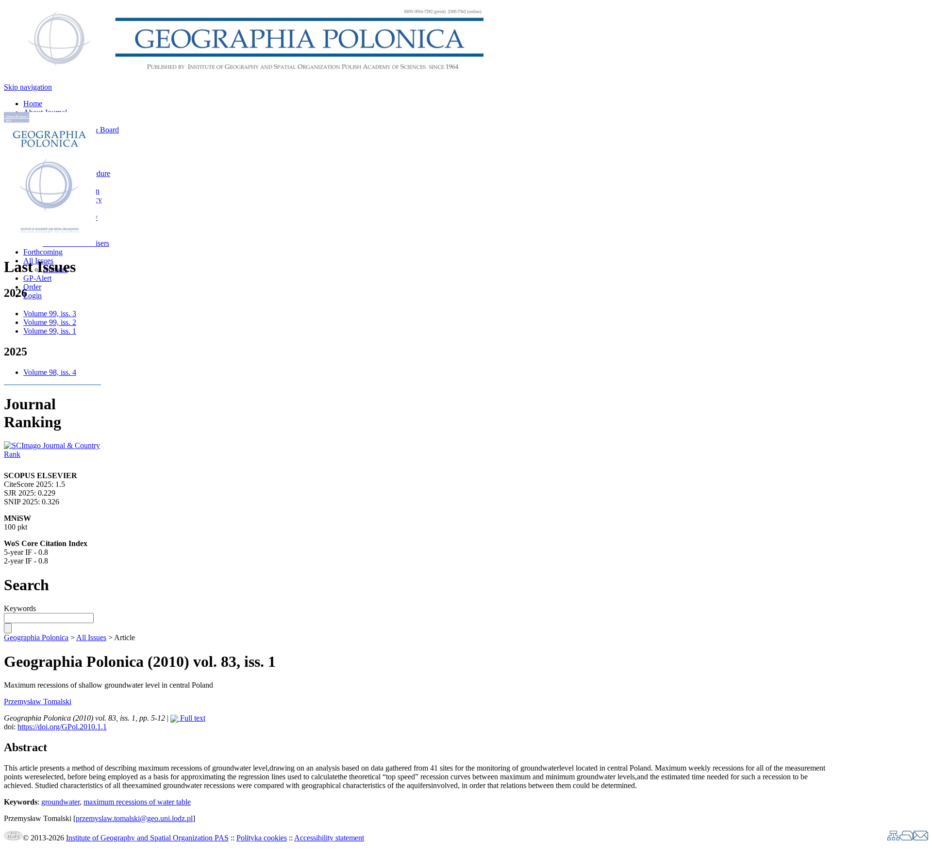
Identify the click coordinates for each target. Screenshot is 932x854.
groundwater (60, 802)
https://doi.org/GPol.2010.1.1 (62, 727)
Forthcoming (43, 252)
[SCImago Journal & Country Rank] (52, 454)
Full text (191, 718)
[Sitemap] (893, 838)
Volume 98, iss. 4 (49, 372)
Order (32, 287)
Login (32, 295)
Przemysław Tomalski (37, 701)
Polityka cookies (261, 838)
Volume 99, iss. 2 (49, 322)
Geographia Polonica (36, 637)
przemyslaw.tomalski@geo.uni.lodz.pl (134, 818)
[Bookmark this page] (906, 838)
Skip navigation (28, 87)
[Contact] (920, 838)
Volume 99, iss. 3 (49, 313)
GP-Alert (37, 278)
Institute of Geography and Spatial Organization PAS (147, 838)
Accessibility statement (329, 838)
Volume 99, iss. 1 (49, 331)
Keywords (20, 608)
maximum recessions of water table (137, 802)
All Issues (91, 637)
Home (32, 103)
